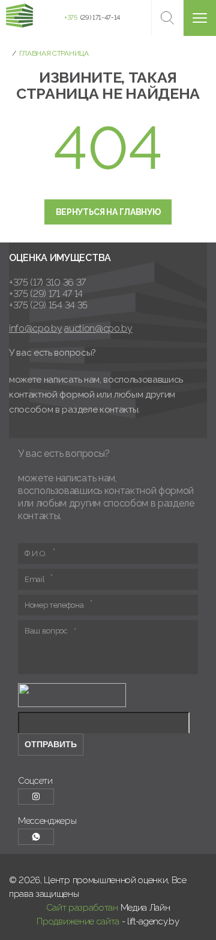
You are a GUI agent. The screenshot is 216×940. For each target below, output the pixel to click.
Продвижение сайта (78, 921)
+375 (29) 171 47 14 (46, 293)
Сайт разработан (82, 907)
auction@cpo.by (98, 328)
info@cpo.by (35, 328)
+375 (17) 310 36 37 (47, 282)
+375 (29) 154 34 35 (48, 305)
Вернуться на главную (108, 212)
